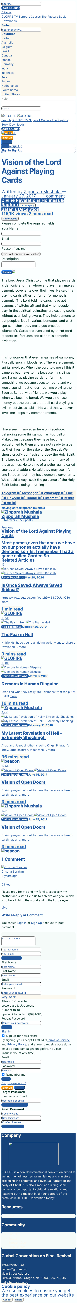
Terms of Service (58, 1040)
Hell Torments (11, 626)
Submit (7, 272)
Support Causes (30, 16)
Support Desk (18, 1242)
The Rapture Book (54, 16)
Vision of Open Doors (23, 782)
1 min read (12, 609)
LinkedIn (16, 498)
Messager (32, 493)
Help (4, 98)
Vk (11, 503)
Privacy (23, 1282)
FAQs (12, 1216)
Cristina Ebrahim (12, 871)
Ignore (18, 1299)
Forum (13, 1234)
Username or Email (14, 1096)
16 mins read (14, 703)
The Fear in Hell (17, 634)
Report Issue (10, 218)
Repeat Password (13, 1018)
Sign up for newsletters (21, 1036)
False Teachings (13, 577)
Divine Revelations (21, 200)
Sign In (7, 141)
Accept (7, 1299)
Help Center (17, 1247)
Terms (13, 1282)
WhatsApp (55, 493)
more (4, 602)
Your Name (9, 228)
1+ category (27, 205)
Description (10, 259)
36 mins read (15, 756)
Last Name (8, 971)
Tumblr (34, 498)
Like (4, 907)
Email (5, 238)
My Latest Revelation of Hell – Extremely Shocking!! (31, 735)
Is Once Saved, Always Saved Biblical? (31, 587)
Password (8, 988)
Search (6, 120)
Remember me (15, 1074)
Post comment (11, 958)
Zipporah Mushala (43, 191)
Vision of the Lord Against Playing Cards (36, 533)
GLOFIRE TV (10, 16)
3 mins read (13, 801)
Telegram (11, 493)
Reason (13, 248)
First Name (8, 962)
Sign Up (16, 146)
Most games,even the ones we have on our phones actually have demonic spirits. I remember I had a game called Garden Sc (38, 549)
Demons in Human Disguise (29, 683)
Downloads (9, 21)
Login (5, 146)
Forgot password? (13, 1083)
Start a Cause (10, 8)
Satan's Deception (20, 209)
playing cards (10, 508)
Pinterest (53, 498)
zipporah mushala (32, 508)
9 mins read (13, 654)
